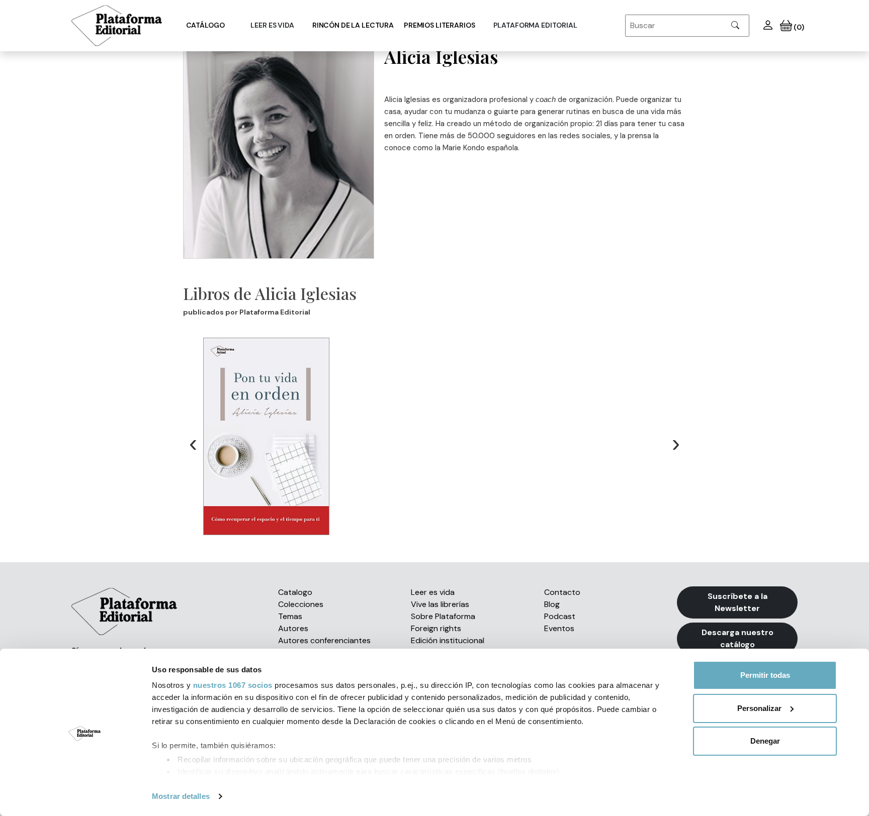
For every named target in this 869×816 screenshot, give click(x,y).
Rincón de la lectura (353, 25)
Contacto (562, 592)
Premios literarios (439, 25)
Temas (290, 616)
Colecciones (300, 604)
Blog (552, 604)
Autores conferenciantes (324, 640)
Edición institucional (447, 640)
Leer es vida (433, 592)
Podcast (559, 616)
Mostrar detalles (181, 796)
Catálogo (205, 25)
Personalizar (759, 708)
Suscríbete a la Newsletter (737, 602)
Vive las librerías (440, 604)
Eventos (559, 628)
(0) (798, 27)
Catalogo (295, 592)
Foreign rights (436, 628)
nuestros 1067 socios (233, 685)
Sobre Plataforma (443, 616)
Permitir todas (765, 675)
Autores (293, 628)
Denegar (765, 741)
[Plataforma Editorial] (116, 25)
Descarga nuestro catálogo (737, 638)
